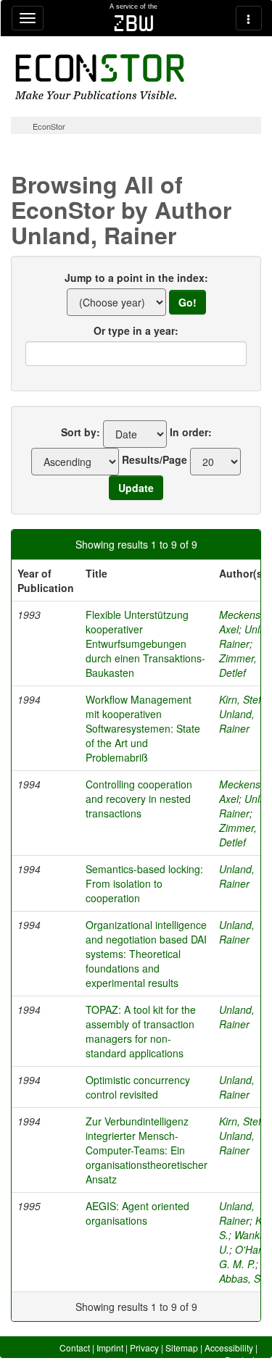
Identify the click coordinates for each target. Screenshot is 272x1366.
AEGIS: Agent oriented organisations (137, 1213)
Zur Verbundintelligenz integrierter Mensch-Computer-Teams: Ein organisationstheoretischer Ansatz (146, 1150)
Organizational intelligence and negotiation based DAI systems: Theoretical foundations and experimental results (146, 953)
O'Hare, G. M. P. (245, 1256)
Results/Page (154, 459)
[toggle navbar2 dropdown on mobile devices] (249, 18)
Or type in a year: (136, 330)
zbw (133, 23)
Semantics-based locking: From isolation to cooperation (144, 883)
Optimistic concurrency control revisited (138, 1087)
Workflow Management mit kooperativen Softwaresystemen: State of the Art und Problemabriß (143, 728)
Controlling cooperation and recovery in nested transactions (139, 798)
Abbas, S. (241, 1278)
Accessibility (229, 1347)
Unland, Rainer (237, 721)
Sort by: (80, 432)
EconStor (49, 126)
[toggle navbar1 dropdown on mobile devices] (28, 18)
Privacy (144, 1347)
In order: (191, 432)
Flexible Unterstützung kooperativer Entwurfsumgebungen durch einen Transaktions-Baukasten (145, 643)
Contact (74, 1347)
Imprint (109, 1347)
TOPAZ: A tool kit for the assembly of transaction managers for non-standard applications (141, 1031)
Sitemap (181, 1347)
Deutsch (241, 1360)
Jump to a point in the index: (136, 277)
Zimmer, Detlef (238, 665)
